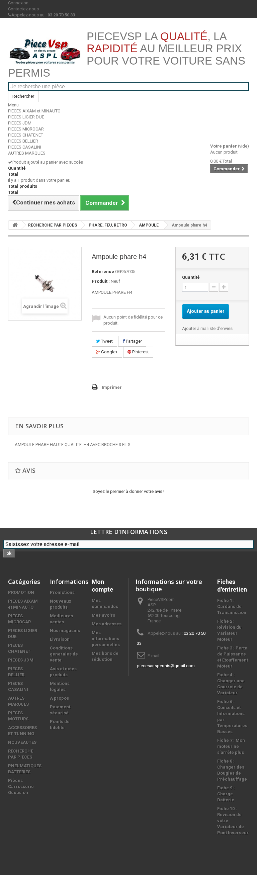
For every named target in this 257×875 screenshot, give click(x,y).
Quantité (191, 277)
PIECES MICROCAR (26, 129)
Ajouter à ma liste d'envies (207, 328)
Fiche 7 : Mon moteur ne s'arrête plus (231, 746)
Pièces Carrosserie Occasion (21, 786)
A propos (59, 698)
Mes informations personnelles (106, 638)
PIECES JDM (19, 122)
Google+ (109, 351)
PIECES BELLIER (23, 141)
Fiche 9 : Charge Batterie (226, 793)
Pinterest (140, 351)
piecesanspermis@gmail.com (166, 665)
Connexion (18, 2)
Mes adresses (106, 623)
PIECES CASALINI (24, 147)
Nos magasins (65, 630)
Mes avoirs (103, 615)
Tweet (106, 341)
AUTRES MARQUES (27, 153)
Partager (133, 341)
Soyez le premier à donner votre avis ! (128, 491)
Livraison (60, 639)
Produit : (101, 281)
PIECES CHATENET (25, 135)
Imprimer (112, 387)
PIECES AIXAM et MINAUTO (34, 110)
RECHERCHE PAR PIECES (52, 225)
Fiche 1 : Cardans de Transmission (231, 606)
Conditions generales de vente (64, 654)
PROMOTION (21, 592)
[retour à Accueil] (15, 225)
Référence (103, 271)
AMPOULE (149, 225)
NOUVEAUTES (22, 742)
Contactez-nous (23, 8)
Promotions (62, 592)
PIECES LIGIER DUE (26, 116)
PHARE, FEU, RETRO (108, 225)
